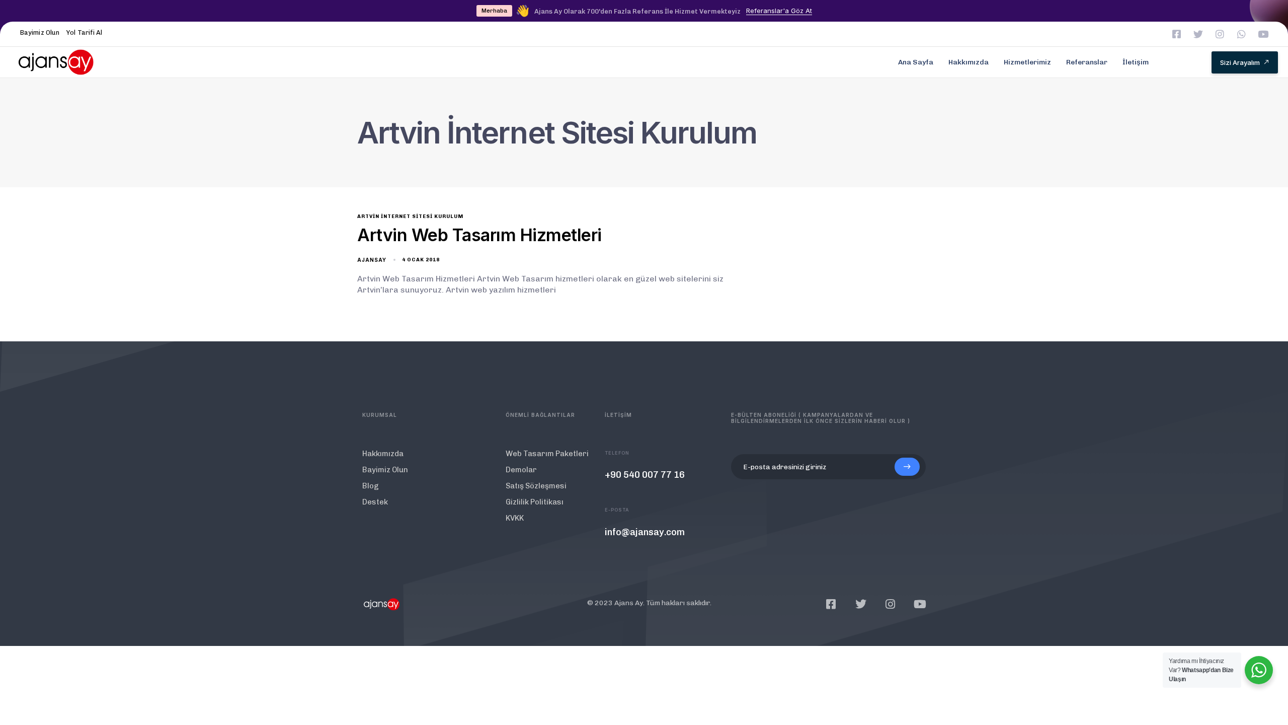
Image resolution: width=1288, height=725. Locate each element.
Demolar (521, 469)
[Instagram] (1220, 34)
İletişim (1135, 62)
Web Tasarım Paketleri (547, 453)
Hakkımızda (968, 62)
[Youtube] (1263, 34)
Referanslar (1086, 62)
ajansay (371, 260)
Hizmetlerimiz (1027, 62)
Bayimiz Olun (39, 32)
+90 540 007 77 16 (645, 474)
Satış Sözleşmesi (536, 485)
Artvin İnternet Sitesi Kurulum (410, 216)
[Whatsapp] (1241, 34)
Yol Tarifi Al (84, 32)
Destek (375, 501)
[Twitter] (1198, 34)
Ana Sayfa (915, 62)
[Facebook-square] (1176, 34)
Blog (370, 485)
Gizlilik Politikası (535, 501)
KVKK (515, 518)
